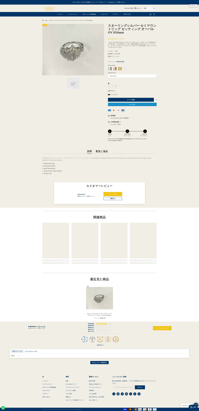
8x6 (46, 20)
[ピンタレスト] (122, 393)
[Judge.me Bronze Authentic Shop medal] (100, 339)
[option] (73, 49)
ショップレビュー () (31, 351)
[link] (55, 260)
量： (109, 83)
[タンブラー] (130, 393)
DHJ (116, 51)
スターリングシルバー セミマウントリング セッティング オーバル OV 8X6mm (99, 314)
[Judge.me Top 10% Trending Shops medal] (116, 339)
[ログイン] (150, 14)
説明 (89, 151)
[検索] (149, 8)
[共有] (155, 100)
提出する (139, 387)
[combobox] (148, 8)
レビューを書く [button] (112, 194)
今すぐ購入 (132, 104)
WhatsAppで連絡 (128, 8)
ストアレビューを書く (162, 328)
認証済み (99, 345)
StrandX (77, 409)
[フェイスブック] (113, 393)
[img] (36, 326)
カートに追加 (131, 99)
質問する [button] (112, 198)
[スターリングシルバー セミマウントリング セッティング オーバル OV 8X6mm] (99, 298)
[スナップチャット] (134, 393)
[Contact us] (3, 408)
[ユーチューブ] (139, 393)
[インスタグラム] (118, 393)
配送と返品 (102, 151)
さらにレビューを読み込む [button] (99, 362)
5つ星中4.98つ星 (40, 326)
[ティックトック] (126, 393)
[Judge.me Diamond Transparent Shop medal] (84, 339)
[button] (91, 323)
